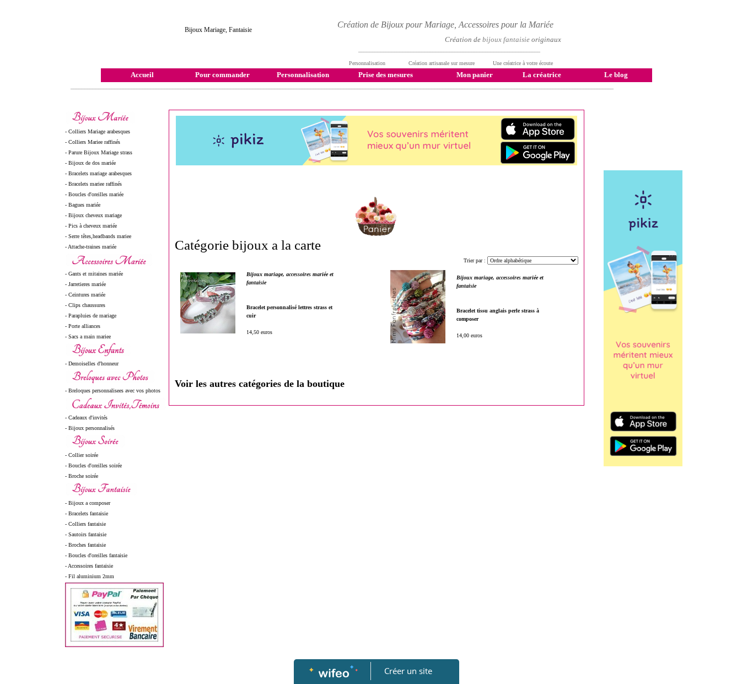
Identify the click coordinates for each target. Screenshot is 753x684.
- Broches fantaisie (85, 545)
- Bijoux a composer (87, 503)
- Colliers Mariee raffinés (92, 142)
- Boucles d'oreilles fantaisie (96, 555)
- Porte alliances (82, 326)
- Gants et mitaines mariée (94, 274)
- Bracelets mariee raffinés (93, 184)
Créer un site (408, 670)
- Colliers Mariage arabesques (97, 131)
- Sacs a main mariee (88, 336)
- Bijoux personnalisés (90, 428)
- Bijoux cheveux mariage (93, 215)
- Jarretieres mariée (85, 284)
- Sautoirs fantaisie (85, 534)
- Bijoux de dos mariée (90, 163)
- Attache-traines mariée (90, 247)
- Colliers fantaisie (85, 524)
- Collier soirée (81, 455)
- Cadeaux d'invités (86, 417)
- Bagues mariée (82, 205)
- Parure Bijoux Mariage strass (98, 152)
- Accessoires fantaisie (89, 566)
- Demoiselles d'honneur (92, 363)
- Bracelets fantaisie (86, 513)
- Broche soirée (81, 476)
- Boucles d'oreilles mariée (94, 194)
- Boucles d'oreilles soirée (93, 465)
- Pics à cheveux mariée (91, 226)
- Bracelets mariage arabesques (98, 173)
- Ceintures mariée (85, 295)
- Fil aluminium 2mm (89, 576)
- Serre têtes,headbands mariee (98, 236)
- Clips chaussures (85, 305)
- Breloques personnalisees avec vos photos (112, 390)
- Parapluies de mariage (90, 316)
